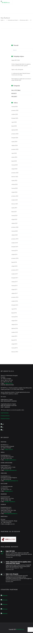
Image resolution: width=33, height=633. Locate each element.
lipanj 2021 (14, 211)
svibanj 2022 (15, 184)
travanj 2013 (15, 347)
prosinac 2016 (15, 297)
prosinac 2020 (15, 227)
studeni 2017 (15, 274)
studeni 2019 (15, 242)
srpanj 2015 (14, 336)
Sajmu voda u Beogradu (17, 69)
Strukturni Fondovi (5, 418)
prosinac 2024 (15, 133)
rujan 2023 (14, 153)
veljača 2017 (15, 293)
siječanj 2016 (15, 328)
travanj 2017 (15, 285)
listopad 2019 (15, 246)
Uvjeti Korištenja (5, 412)
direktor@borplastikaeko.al (10, 513)
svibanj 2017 (15, 281)
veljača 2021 (15, 223)
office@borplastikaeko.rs (10, 460)
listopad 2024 (15, 137)
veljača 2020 (15, 235)
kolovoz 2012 (15, 351)
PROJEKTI (14, 96)
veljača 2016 (15, 324)
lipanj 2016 (14, 312)
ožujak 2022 (14, 192)
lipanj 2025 (14, 126)
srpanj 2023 (14, 157)
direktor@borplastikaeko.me (11, 480)
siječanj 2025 (15, 130)
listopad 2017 (15, 277)
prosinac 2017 (15, 270)
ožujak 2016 (14, 320)
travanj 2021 (15, 215)
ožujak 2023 (14, 168)
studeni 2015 (15, 332)
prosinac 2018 (15, 258)
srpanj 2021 (14, 207)
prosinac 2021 (15, 196)
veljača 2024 (15, 145)
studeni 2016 (15, 301)
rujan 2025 (14, 122)
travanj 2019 (15, 250)
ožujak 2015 (14, 344)
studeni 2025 (15, 114)
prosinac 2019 (15, 239)
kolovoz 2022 (15, 176)
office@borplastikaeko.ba (10, 470)
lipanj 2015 (14, 340)
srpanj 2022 (14, 180)
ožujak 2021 (14, 219)
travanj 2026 (15, 106)
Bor (3, 20)
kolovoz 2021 (15, 203)
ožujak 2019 (14, 254)
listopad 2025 (15, 118)
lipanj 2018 (14, 262)
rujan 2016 (14, 309)
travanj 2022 (15, 188)
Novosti (14, 93)
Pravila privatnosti (5, 415)
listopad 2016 (15, 305)
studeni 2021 (15, 200)
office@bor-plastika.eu (9, 501)
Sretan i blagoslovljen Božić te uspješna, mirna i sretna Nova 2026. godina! (18, 562)
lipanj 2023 (14, 161)
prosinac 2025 (15, 110)
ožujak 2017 (14, 289)
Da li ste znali (16, 90)
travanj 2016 (15, 316)
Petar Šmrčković (5, 18)
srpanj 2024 (14, 141)
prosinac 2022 (15, 172)
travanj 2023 (15, 165)
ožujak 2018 (14, 266)
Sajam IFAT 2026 (16, 60)
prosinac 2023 (15, 149)
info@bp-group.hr (8, 383)
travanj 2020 (15, 231)
